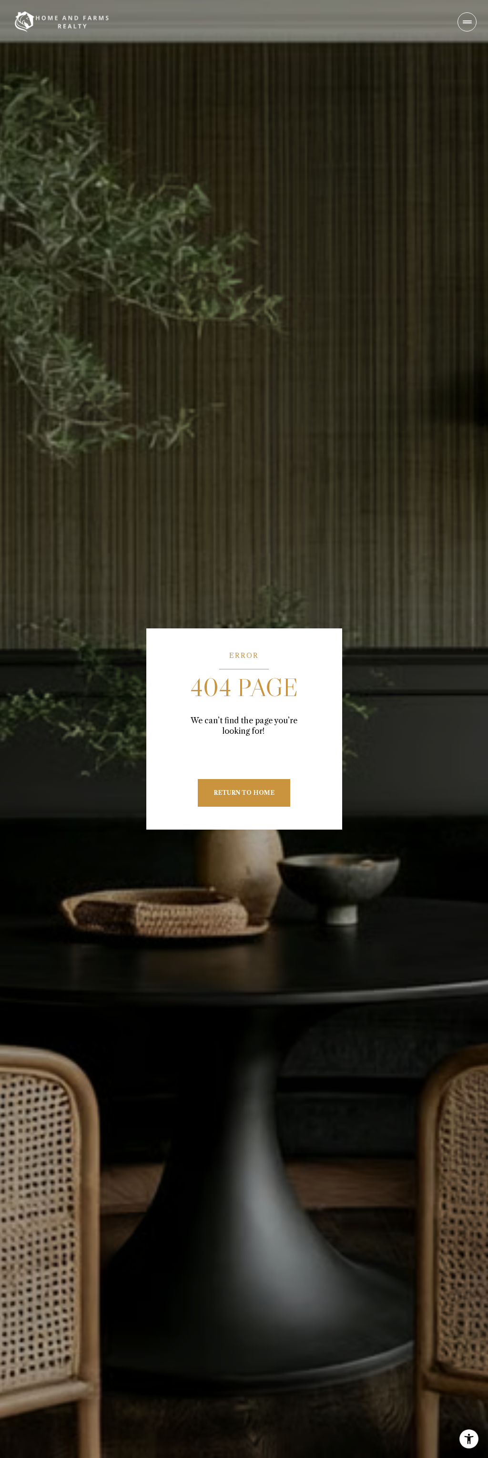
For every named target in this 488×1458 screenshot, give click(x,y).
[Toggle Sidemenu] (467, 21)
